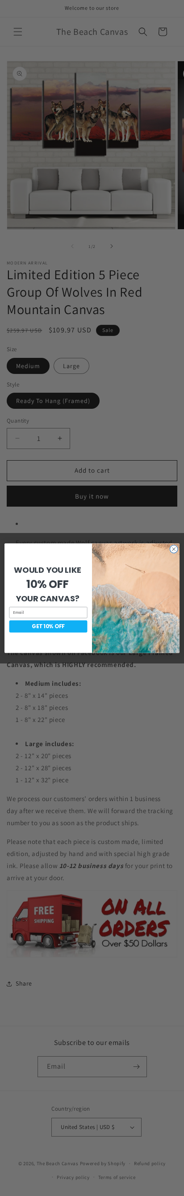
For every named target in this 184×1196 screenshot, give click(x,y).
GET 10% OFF (48, 626)
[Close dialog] (174, 549)
